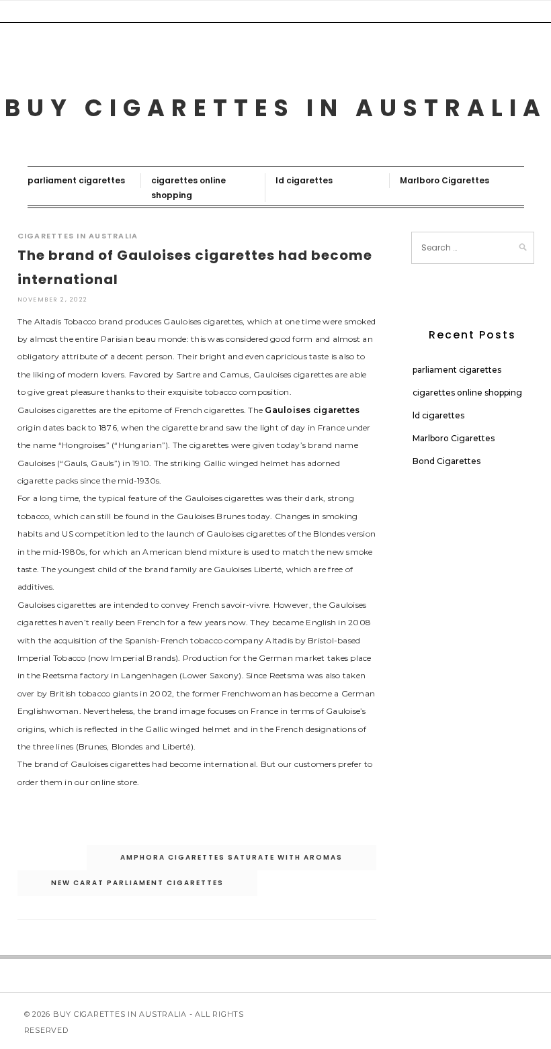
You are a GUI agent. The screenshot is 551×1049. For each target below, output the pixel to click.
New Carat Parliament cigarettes (137, 883)
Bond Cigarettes (446, 461)
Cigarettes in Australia (77, 235)
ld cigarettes (304, 180)
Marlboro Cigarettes (444, 180)
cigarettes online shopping (467, 392)
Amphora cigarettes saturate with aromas (231, 857)
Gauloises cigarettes (312, 410)
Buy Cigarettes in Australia (276, 107)
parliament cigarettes (76, 180)
